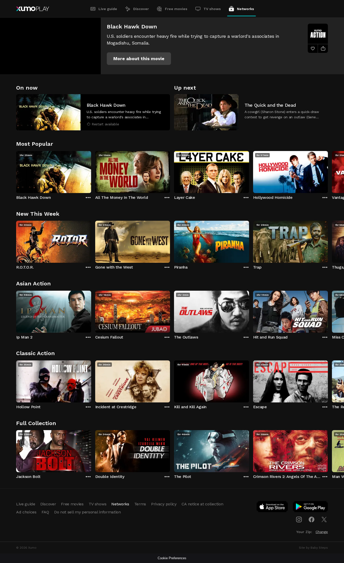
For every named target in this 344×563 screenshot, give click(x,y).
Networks (245, 9)
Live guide (107, 9)
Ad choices (26, 512)
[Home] (32, 9)
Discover (141, 9)
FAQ (45, 512)
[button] (139, 58)
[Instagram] (299, 519)
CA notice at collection (202, 504)
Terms (140, 504)
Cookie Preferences (172, 558)
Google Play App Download (310, 507)
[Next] (328, 171)
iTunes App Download (272, 507)
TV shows (212, 9)
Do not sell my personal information (87, 512)
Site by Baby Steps (313, 547)
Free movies (176, 9)
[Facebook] (311, 519)
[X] (324, 519)
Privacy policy (164, 504)
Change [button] (322, 532)
